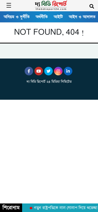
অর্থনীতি (42, 17)
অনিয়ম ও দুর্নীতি (17, 17)
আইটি (58, 17)
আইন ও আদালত (82, 17)
